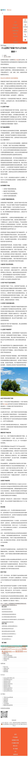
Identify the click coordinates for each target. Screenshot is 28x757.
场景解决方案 (15, 27)
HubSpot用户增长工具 (8, 677)
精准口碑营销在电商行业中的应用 (8, 631)
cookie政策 (6, 703)
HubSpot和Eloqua (7, 689)
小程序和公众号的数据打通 (7, 636)
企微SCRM (6, 668)
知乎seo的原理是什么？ (6, 638)
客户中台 (5, 652)
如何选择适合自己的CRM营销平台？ (9, 633)
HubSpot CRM (6, 681)
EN (15, 39)
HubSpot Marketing (7, 683)
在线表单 (5, 669)
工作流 (5, 660)
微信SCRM (6, 654)
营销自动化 (8, 651)
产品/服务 (15, 25)
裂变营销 (19, 651)
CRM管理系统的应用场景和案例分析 (9, 614)
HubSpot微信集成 (7, 655)
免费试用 (15, 42)
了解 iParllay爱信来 (8, 697)
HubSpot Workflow (7, 687)
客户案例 (15, 36)
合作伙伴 (5, 698)
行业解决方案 (15, 30)
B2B (3, 647)
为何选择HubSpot (7, 679)
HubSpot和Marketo (7, 690)
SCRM (17, 647)
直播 (16, 649)
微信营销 (13, 649)
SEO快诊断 (25, 26)
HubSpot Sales (6, 685)
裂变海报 (5, 671)
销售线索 (25, 651)
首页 (15, 22)
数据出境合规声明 (8, 705)
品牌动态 (5, 700)
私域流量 (19, 649)
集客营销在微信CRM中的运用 (7, 628)
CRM (5, 647)
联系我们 (24, 646)
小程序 (21, 647)
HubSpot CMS (6, 686)
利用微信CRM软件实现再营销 (7, 621)
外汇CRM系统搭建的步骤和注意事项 (9, 616)
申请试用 (25, 22)
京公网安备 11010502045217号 (10, 724)
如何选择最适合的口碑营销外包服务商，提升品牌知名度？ (13, 619)
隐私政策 (14, 720)
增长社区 (15, 33)
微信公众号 (8, 649)
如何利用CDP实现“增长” (6, 609)
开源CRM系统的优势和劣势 (7, 611)
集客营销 (4, 653)
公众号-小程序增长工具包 (9, 657)
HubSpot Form (6, 682)
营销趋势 (13, 651)
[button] (4, 606)
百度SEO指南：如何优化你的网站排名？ (10, 626)
